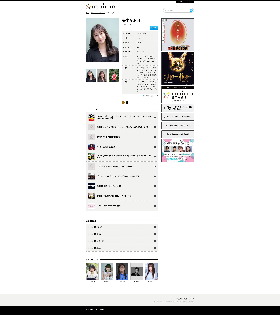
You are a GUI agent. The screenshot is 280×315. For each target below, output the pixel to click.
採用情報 (182, 1)
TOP (87, 13)
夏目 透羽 (92, 282)
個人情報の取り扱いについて (185, 299)
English (189, 1)
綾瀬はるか (107, 282)
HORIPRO (100, 6)
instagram (123, 102)
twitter (127, 102)
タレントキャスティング (98, 13)
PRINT (154, 28)
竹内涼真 (136, 282)
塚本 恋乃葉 (151, 282)
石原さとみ (122, 282)
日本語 (147, 96)
